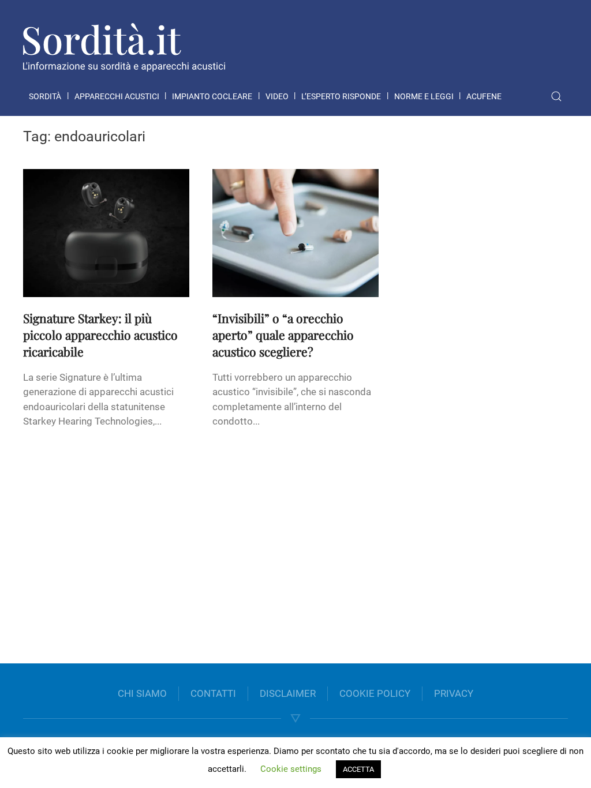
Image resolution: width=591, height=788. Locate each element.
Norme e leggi (424, 96)
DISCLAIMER (288, 693)
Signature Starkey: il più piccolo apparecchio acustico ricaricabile (100, 334)
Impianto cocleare (212, 96)
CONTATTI (213, 693)
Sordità (45, 96)
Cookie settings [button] (290, 769)
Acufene (484, 96)
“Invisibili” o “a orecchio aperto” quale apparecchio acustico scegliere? (283, 334)
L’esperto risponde (341, 96)
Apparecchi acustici (116, 96)
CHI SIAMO (142, 693)
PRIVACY (453, 693)
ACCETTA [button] (358, 769)
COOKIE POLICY (374, 693)
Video (277, 96)
